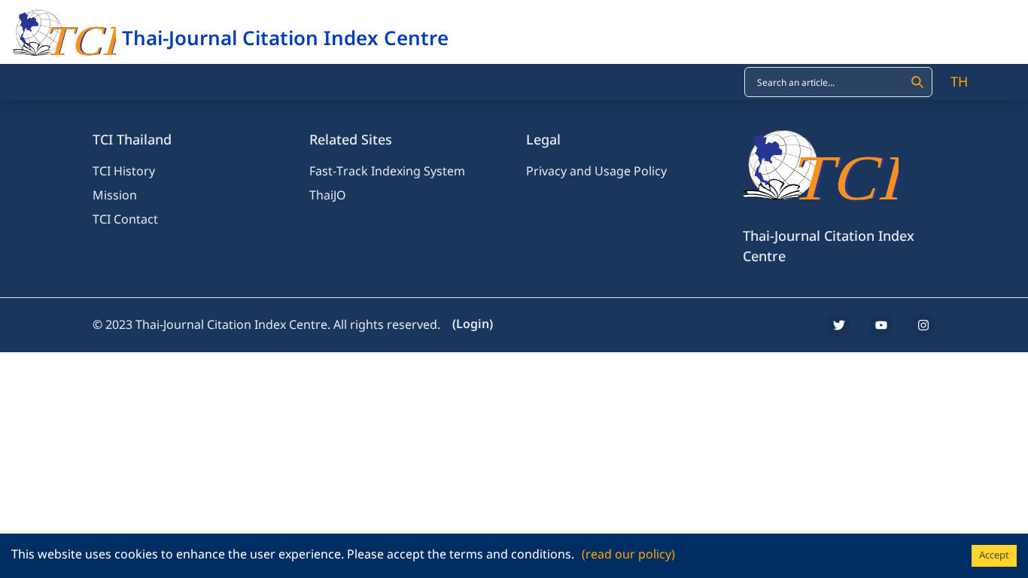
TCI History (124, 172)
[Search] (917, 82)
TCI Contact (125, 220)
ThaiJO (327, 196)
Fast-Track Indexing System (387, 172)
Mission (115, 196)
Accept (994, 555)
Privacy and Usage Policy (596, 172)
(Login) (472, 324)
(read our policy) (628, 555)
